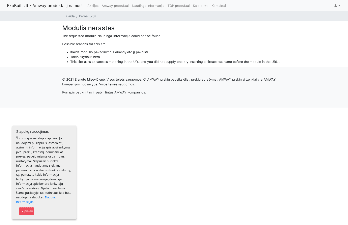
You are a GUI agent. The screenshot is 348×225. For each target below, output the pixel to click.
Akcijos (92, 6)
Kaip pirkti (200, 6)
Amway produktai (115, 6)
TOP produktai (179, 6)
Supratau (27, 211)
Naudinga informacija (148, 6)
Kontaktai (219, 6)
